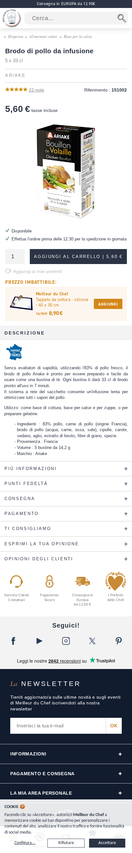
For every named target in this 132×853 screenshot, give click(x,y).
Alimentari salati (43, 36)
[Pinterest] (119, 640)
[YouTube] (39, 640)
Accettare (107, 843)
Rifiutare (66, 843)
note (36, 89)
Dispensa (15, 36)
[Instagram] (66, 640)
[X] (92, 640)
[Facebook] (13, 640)
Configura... (25, 843)
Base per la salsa (78, 36)
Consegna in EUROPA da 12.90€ (66, 3)
